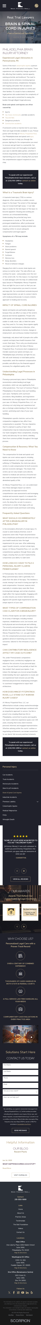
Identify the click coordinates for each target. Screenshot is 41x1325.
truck (10, 115)
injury (32, 136)
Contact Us (20, 1232)
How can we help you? (11, 1097)
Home (20, 1209)
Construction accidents (13, 123)
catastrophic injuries (23, 66)
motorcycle (17, 115)
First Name (7, 1065)
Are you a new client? (11, 1091)
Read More (7, 1168)
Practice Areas (20, 1217)
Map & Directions (20, 1253)
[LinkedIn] (27, 1292)
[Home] (20, 5)
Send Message (20, 1130)
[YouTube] (22, 1292)
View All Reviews (20, 879)
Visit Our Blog (20, 1175)
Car (6, 115)
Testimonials (20, 1221)
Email (5, 1084)
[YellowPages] (18, 1292)
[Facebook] (14, 1292)
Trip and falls (9, 118)
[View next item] (23, 871)
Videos (20, 1228)
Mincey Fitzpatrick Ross (28, 134)
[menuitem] (20, 775)
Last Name (7, 1071)
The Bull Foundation (20, 1225)
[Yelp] (31, 1292)
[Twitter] (9, 1292)
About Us (20, 1213)
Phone (6, 1078)
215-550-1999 (20, 1199)
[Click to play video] (31, 1037)
